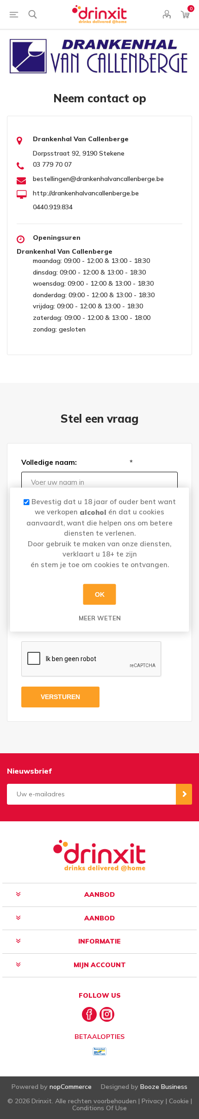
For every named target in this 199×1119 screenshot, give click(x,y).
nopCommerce (71, 1086)
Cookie (179, 1101)
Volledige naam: (49, 462)
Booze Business (163, 1086)
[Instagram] (107, 1014)
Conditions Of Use (99, 1108)
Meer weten (100, 618)
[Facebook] (89, 1014)
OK (100, 594)
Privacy (153, 1101)
